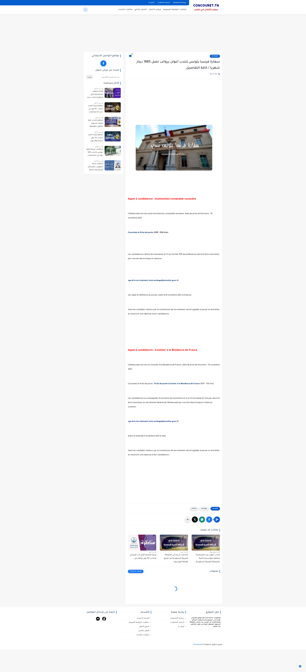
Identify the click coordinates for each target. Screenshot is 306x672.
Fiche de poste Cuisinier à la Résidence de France (177, 384)
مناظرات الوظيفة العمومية (174, 10)
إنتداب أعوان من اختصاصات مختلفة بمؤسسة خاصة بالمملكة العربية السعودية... (207, 558)
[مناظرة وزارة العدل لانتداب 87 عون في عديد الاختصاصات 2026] (113, 107)
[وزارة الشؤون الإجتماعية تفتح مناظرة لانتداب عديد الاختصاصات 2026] (113, 93)
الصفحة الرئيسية (143, 618)
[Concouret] (206, 7)
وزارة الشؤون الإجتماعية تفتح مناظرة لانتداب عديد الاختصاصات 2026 (95, 94)
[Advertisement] (153, 33)
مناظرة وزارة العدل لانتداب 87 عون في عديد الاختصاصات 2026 (95, 109)
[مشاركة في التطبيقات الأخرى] (188, 519)
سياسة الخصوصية (179, 2)
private (194, 508)
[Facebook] (104, 619)
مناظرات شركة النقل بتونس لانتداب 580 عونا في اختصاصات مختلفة (94, 152)
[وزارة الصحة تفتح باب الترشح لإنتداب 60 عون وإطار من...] (142, 543)
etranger (215, 56)
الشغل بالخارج (140, 10)
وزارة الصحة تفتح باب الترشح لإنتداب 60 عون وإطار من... (143, 556)
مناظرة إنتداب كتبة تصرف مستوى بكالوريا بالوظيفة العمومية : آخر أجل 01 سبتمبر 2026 (94, 123)
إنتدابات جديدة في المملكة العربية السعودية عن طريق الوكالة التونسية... (176, 558)
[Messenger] (98, 619)
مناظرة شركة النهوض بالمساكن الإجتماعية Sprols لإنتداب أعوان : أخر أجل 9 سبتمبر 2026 (95, 167)
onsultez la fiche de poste (141, 233)
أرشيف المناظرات (163, 2)
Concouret (197, 645)
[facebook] (103, 63)
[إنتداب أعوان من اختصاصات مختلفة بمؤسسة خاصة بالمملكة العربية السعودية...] (206, 543)
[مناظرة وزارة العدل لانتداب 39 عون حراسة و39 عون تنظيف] (113, 136)
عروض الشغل (155, 10)
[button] (209, 519)
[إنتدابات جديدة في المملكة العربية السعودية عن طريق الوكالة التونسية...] (174, 543)
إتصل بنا (151, 2)
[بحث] (85, 10)
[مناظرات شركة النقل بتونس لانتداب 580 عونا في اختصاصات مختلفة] (113, 151)
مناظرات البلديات (125, 10)
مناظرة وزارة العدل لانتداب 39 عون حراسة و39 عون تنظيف (95, 138)
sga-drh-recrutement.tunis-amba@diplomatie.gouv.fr (153, 280)
